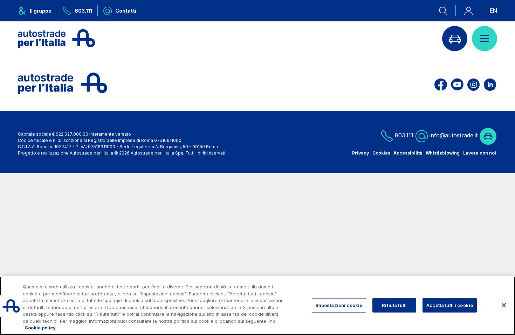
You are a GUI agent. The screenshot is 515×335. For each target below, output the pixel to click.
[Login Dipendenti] (468, 11)
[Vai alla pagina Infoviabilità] (454, 38)
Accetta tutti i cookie (449, 305)
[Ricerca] (447, 11)
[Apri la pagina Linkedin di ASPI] (490, 83)
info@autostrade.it (454, 135)
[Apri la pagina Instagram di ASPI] (473, 83)
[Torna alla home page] (56, 38)
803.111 (403, 135)
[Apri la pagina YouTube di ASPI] (457, 83)
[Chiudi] (503, 305)
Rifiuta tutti (394, 305)
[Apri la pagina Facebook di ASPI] (440, 83)
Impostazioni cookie (339, 305)
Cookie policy (40, 327)
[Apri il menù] (484, 38)
